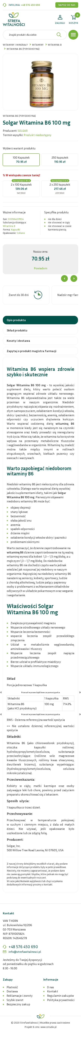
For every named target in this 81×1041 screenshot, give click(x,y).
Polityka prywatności (60, 1000)
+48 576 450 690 (30, 4)
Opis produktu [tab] (16, 320)
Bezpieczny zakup (18, 1004)
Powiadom (40, 268)
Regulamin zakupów (60, 995)
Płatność (12, 987)
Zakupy (8, 979)
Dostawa (12, 991)
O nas (50, 987)
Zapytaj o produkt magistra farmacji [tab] (31, 351)
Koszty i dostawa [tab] (18, 340)
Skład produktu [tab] (17, 330)
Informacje (50, 979)
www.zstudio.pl (48, 1026)
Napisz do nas (66, 4)
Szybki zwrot (15, 1000)
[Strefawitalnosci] (14, 19)
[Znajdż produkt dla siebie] (58, 34)
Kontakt (52, 991)
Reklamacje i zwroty (20, 995)
